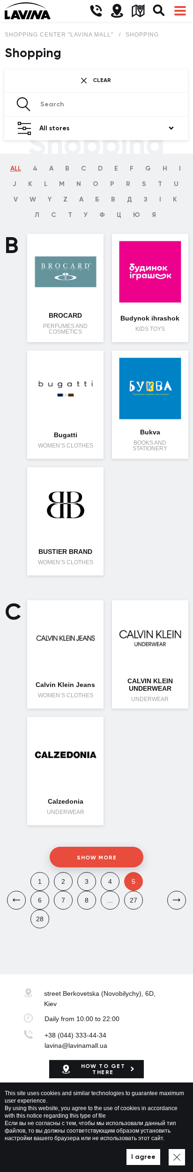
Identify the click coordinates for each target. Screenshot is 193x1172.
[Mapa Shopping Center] (138, 11)
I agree (143, 1157)
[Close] (177, 1157)
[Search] (159, 11)
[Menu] (180, 11)
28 (40, 919)
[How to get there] (117, 11)
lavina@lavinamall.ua (76, 1045)
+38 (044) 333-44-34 (75, 1035)
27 (133, 900)
